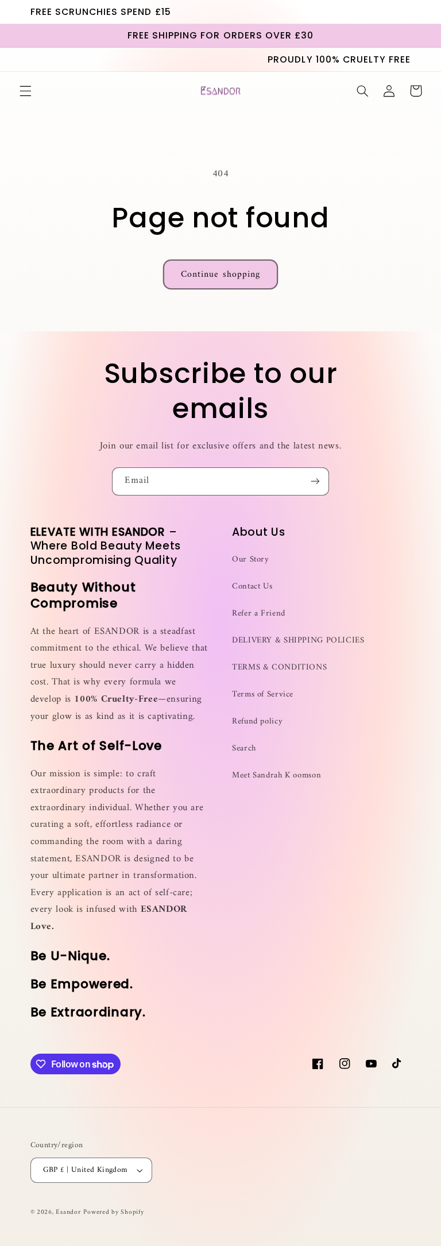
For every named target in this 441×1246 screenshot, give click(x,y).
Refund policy (257, 721)
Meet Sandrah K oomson (276, 775)
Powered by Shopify (113, 1212)
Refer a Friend (258, 613)
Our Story (250, 559)
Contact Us (252, 586)
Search (244, 748)
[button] (25, 91)
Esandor (68, 1212)
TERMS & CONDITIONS (279, 667)
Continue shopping (220, 274)
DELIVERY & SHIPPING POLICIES (298, 640)
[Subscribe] (315, 481)
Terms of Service (262, 694)
